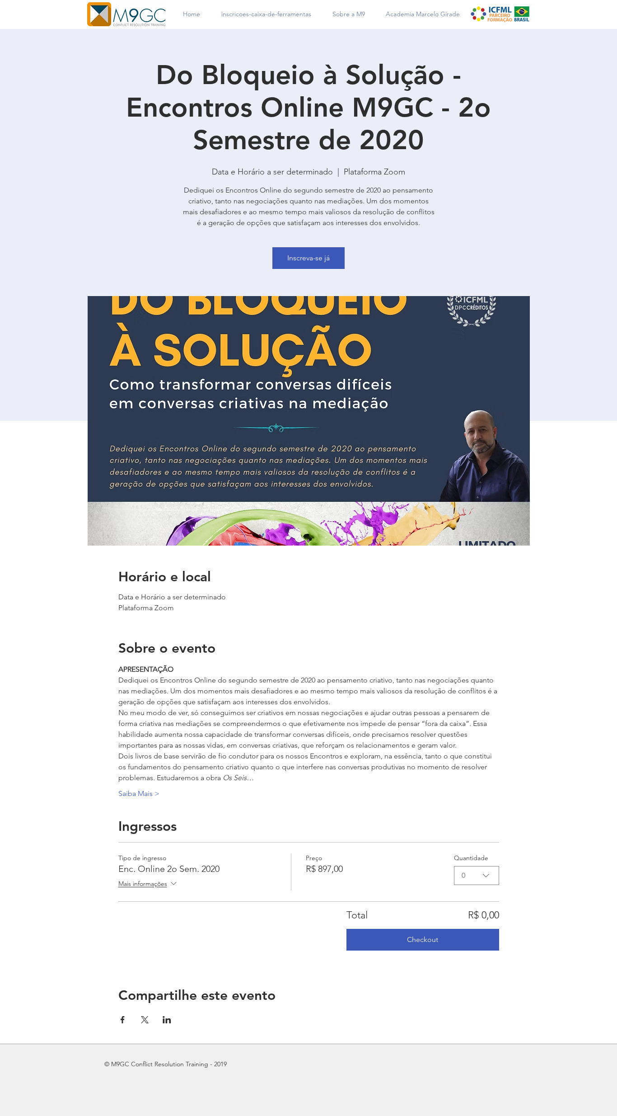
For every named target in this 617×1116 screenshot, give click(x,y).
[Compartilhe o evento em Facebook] (122, 1019)
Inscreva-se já (308, 258)
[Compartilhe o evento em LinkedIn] (167, 1019)
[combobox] (476, 875)
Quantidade (471, 858)
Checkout (422, 939)
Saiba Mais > (138, 793)
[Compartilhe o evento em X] (144, 1019)
